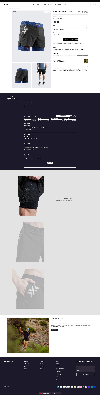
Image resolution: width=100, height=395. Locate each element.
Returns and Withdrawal (60, 368)
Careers (41, 368)
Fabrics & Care (27, 106)
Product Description (28, 102)
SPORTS (44, 4)
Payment (57, 365)
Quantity (54, 32)
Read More (54, 329)
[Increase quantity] (59, 34)
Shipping (57, 363)
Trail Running (26, 363)
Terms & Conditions (59, 374)
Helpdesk (57, 373)
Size (54, 25)
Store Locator (58, 371)
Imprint (57, 376)
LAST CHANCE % (58, 4)
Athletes (41, 365)
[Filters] (71, 116)
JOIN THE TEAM (86, 374)
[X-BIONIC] (7, 4)
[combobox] (45, 393)
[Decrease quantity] (54, 34)
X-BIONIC (7, 386)
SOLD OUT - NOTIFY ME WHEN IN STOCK (70, 39)
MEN (34, 4)
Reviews (26, 110)
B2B (56, 379)
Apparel (25, 368)
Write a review (63, 115)
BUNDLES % (50, 4)
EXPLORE (64, 4)
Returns (57, 366)
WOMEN (38, 4)
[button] (55, 16)
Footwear (25, 366)
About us (41, 363)
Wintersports (26, 365)
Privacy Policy (58, 377)
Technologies (42, 366)
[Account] (90, 4)
